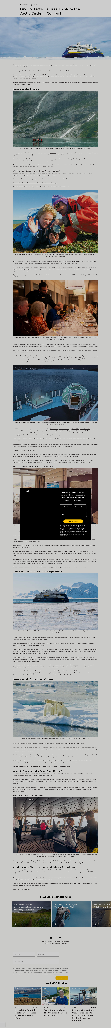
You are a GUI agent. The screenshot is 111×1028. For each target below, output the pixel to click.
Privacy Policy (63, 535)
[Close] (88, 490)
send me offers (73, 521)
